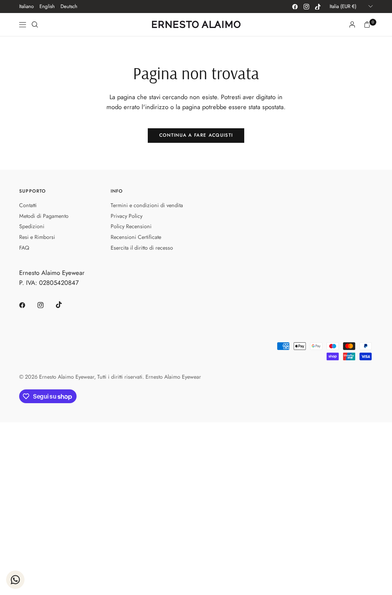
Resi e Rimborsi (37, 237)
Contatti (28, 205)
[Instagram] (306, 6)
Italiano (26, 6)
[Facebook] (295, 6)
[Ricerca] (35, 24)
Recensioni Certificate (136, 237)
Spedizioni (31, 226)
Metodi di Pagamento (44, 216)
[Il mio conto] (352, 24)
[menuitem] (26, 6)
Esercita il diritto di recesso (142, 248)
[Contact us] (15, 579)
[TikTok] (317, 6)
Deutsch (68, 6)
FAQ (24, 248)
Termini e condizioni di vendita (147, 205)
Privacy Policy (126, 216)
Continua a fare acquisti (196, 135)
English (47, 6)
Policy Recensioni (131, 226)
